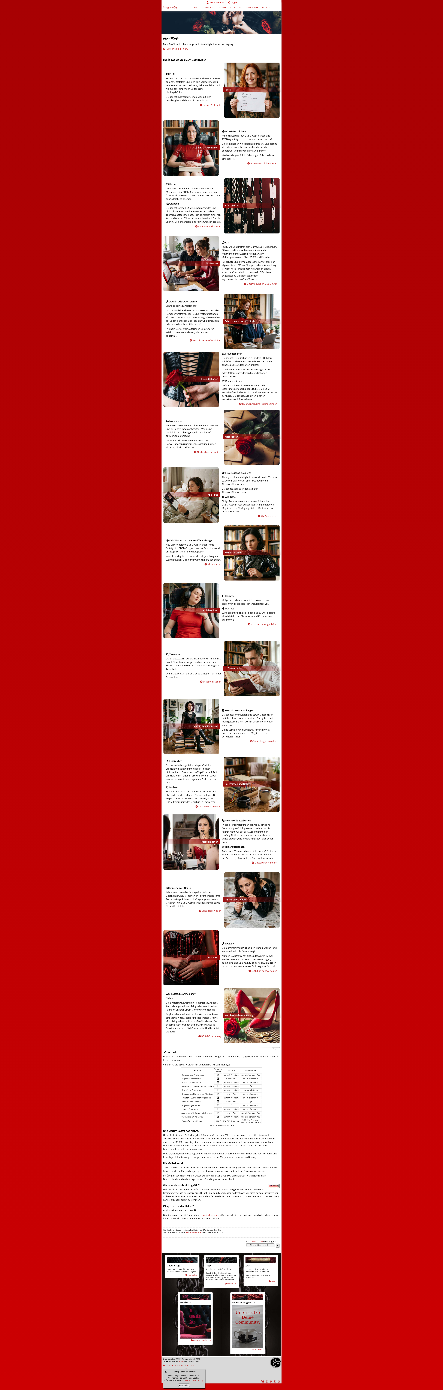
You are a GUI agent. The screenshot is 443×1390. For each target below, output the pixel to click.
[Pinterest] (274, 1381)
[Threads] (278, 1381)
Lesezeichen (256, 1241)
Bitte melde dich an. (177, 48)
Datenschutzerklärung (193, 1380)
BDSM (181, 1361)
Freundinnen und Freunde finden (259, 403)
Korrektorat (178, 1365)
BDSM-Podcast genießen (264, 624)
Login (233, 2)
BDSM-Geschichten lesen (263, 163)
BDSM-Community (211, 1036)
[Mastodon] (270, 1381)
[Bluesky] (262, 1381)
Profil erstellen (217, 2)
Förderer (191, 1365)
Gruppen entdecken (202, 1340)
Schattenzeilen (169, 7)
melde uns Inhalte (193, 1232)
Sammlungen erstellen (265, 741)
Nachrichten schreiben (209, 452)
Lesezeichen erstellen (209, 806)
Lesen (273, 1281)
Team (167, 1365)
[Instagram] (266, 1381)
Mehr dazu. (232, 1283)
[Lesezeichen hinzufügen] (278, 1246)
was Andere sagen (210, 1215)
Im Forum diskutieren (209, 226)
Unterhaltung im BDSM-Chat (262, 283)
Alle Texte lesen (269, 516)
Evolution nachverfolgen (264, 970)
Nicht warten (214, 564)
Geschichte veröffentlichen (207, 340)
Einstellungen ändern (266, 862)
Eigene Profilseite (212, 105)
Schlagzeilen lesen (211, 910)
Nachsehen (193, 1275)
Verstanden (184, 1385)
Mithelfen (259, 1349)
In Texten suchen (212, 681)
